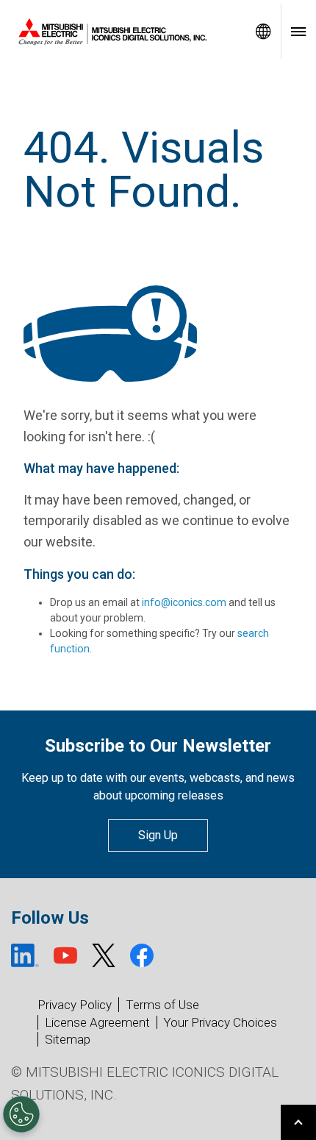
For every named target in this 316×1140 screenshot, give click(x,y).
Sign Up (158, 835)
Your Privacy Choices (220, 1023)
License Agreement (97, 1022)
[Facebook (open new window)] (142, 955)
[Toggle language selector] (263, 31)
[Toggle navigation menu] (298, 31)
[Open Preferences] (21, 1114)
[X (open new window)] (103, 955)
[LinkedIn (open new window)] (25, 955)
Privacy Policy (74, 1004)
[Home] (122, 31)
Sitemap (67, 1039)
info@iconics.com (184, 602)
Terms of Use (162, 1004)
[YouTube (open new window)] (65, 955)
